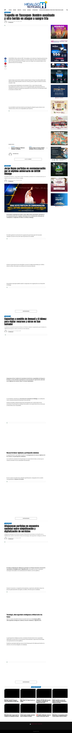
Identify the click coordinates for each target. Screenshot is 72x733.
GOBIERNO (14, 9)
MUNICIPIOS (19, 9)
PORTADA (10, 9)
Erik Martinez (11, 22)
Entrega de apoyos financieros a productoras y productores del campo (51, 9)
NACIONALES (29, 9)
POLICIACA (24, 9)
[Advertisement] (28, 71)
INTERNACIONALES (35, 9)
